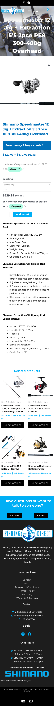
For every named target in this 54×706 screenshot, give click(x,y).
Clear (5, 189)
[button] (29, 11)
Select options (12, 424)
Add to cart (22, 214)
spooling (8, 179)
